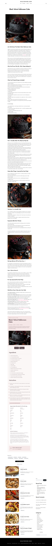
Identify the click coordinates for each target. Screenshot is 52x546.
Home (21, 3)
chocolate (24, 54)
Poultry (38, 523)
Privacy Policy (9, 543)
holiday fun (16, 458)
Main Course (38, 522)
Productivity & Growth (40, 524)
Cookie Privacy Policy (15, 543)
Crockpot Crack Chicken (24, 516)
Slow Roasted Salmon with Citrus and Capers (41, 490)
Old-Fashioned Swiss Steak (25, 493)
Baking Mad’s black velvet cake (23, 308)
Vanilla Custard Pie (23, 469)
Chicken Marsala (23, 481)
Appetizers (38, 514)
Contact (31, 3)
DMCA (19, 543)
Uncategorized (20, 7)
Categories (23, 3)
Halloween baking (10, 458)
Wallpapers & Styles (39, 529)
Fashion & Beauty (39, 519)
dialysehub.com (26, 1)
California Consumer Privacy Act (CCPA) (26, 543)
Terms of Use (39, 543)
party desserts (21, 458)
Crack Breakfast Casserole (25, 504)
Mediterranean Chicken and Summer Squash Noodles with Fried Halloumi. (41, 488)
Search (36, 478)
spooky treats (26, 458)
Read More (22, 474)
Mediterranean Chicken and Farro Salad (41, 486)
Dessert (38, 515)
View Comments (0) (19, 461)
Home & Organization (40, 520)
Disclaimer (43, 543)
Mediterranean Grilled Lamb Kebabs (41, 493)
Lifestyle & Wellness (39, 521)
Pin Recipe (22, 348)
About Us (28, 3)
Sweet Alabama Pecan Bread (42, 502)
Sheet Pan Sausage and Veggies (26, 528)
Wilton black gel (20, 299)
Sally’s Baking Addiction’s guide (23, 300)
